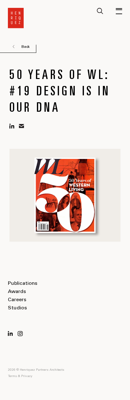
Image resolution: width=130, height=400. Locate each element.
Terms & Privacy (20, 376)
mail (21, 126)
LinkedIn (10, 333)
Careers (17, 299)
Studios (17, 308)
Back (25, 47)
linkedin (12, 126)
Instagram (20, 333)
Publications (22, 283)
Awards (17, 291)
